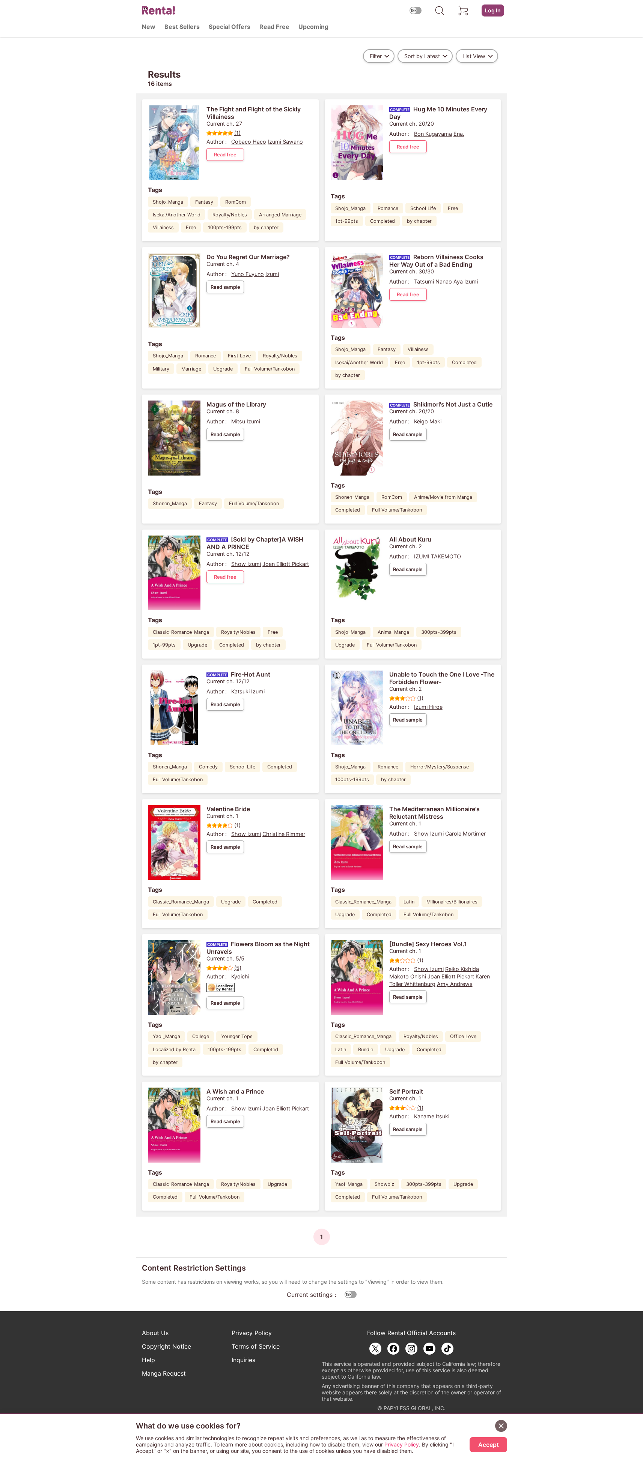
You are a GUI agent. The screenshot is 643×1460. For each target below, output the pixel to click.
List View (473, 56)
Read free (225, 155)
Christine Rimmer (283, 834)
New (148, 26)
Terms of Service (256, 1346)
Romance (388, 208)
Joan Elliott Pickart (285, 564)
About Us (155, 1333)
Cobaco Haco (248, 141)
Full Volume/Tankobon (270, 369)
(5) (237, 968)
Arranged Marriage (280, 215)
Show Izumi (246, 564)
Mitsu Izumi (245, 421)
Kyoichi (240, 976)
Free (191, 227)
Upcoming (313, 26)
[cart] (464, 11)
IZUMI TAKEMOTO (437, 556)
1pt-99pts (346, 221)
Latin (409, 902)
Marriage (191, 369)
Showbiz (384, 1184)
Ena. (458, 134)
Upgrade (223, 369)
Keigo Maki (427, 421)
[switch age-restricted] (416, 10)
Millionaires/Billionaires (451, 902)
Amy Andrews (455, 984)
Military (161, 369)
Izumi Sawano (285, 141)
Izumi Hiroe (428, 707)
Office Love (463, 1036)
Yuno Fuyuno (247, 274)
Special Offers (229, 26)
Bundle (365, 1049)
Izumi (272, 274)
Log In (493, 10)
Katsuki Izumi (248, 691)
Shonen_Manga (170, 503)
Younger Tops (237, 1036)
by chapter (266, 227)
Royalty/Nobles (229, 215)
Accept (488, 1444)
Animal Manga (393, 632)
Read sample (225, 287)
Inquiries (243, 1360)
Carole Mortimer (465, 833)
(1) (237, 133)
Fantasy (204, 202)
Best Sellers (182, 26)
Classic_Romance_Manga (181, 632)
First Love (239, 356)
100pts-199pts (225, 227)
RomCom (235, 202)
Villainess (163, 227)
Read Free (274, 26)
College (200, 1036)
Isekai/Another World (176, 215)
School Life (423, 208)
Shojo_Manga (168, 202)
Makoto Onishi (407, 976)
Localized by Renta (174, 1049)
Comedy (208, 767)
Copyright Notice (166, 1346)
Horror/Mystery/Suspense (439, 767)
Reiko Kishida (462, 969)
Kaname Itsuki (431, 1116)
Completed (382, 221)
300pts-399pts (438, 632)
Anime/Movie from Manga (443, 497)
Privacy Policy (252, 1333)
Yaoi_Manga (166, 1036)
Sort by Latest (422, 56)
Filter (376, 56)
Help (148, 1360)
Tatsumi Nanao (433, 281)
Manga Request (164, 1373)
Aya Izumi (465, 281)
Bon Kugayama (433, 134)
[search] (440, 11)
